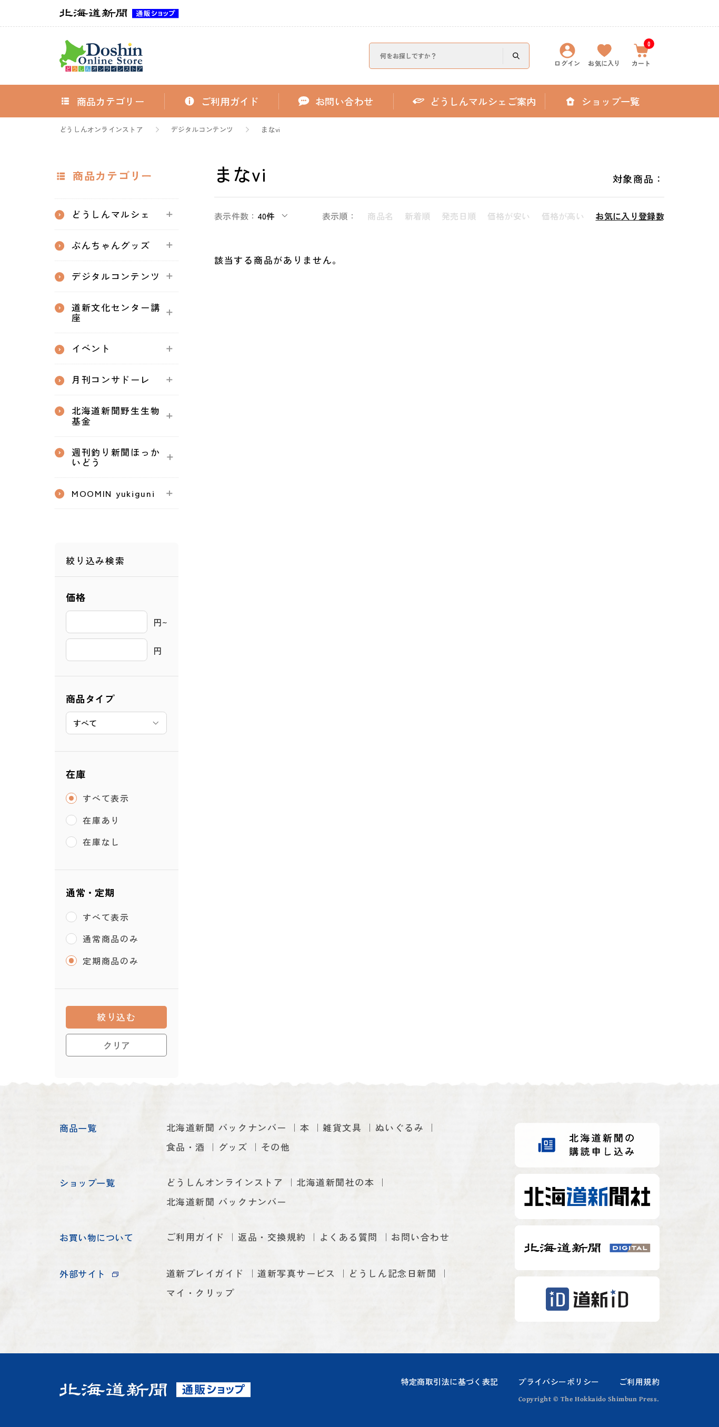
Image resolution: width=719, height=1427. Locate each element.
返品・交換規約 (272, 1236)
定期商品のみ (110, 960)
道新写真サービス (296, 1273)
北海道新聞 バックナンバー (226, 1127)
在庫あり (101, 820)
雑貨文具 (342, 1127)
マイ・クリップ (200, 1292)
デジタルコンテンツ (202, 130)
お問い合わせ (420, 1236)
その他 (276, 1146)
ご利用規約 (639, 1381)
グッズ (233, 1146)
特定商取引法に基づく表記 (449, 1381)
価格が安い (508, 216)
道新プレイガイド (205, 1273)
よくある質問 (348, 1236)
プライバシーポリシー (558, 1381)
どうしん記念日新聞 (392, 1273)
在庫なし (101, 841)
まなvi (270, 130)
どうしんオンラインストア (101, 130)
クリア (116, 1045)
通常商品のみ (110, 938)
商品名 (380, 216)
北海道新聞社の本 (335, 1181)
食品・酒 (185, 1146)
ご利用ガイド (195, 1236)
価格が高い (563, 216)
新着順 (417, 216)
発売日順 (459, 216)
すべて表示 (106, 798)
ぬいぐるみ (399, 1127)
